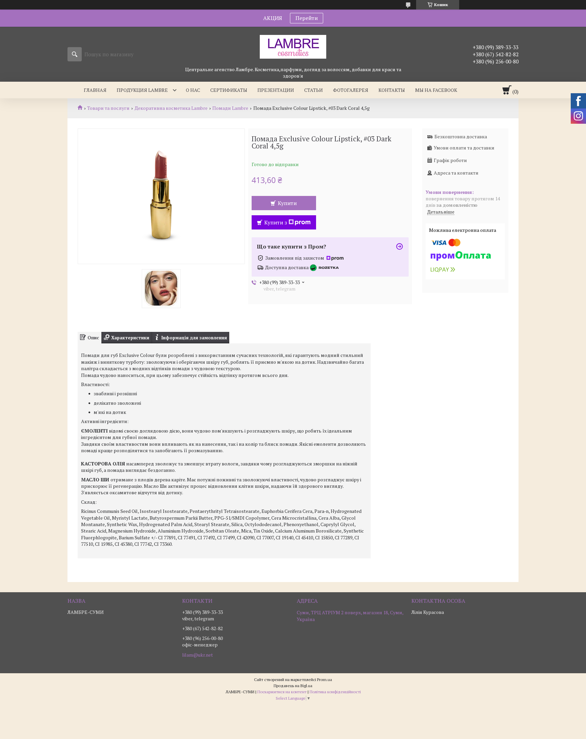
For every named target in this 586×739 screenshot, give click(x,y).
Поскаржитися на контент (282, 691)
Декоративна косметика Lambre (171, 108)
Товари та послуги (108, 108)
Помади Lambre (230, 108)
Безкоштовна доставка (460, 136)
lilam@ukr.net (197, 655)
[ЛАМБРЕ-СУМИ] (293, 46)
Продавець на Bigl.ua (293, 685)
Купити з (275, 222)
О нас (193, 90)
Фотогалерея (350, 90)
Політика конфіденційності (335, 691)
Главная (95, 90)
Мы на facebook (436, 90)
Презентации (275, 90)
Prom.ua (324, 679)
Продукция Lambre (142, 90)
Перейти (306, 18)
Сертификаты (228, 90)
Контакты (391, 90)
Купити (287, 203)
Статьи (313, 90)
